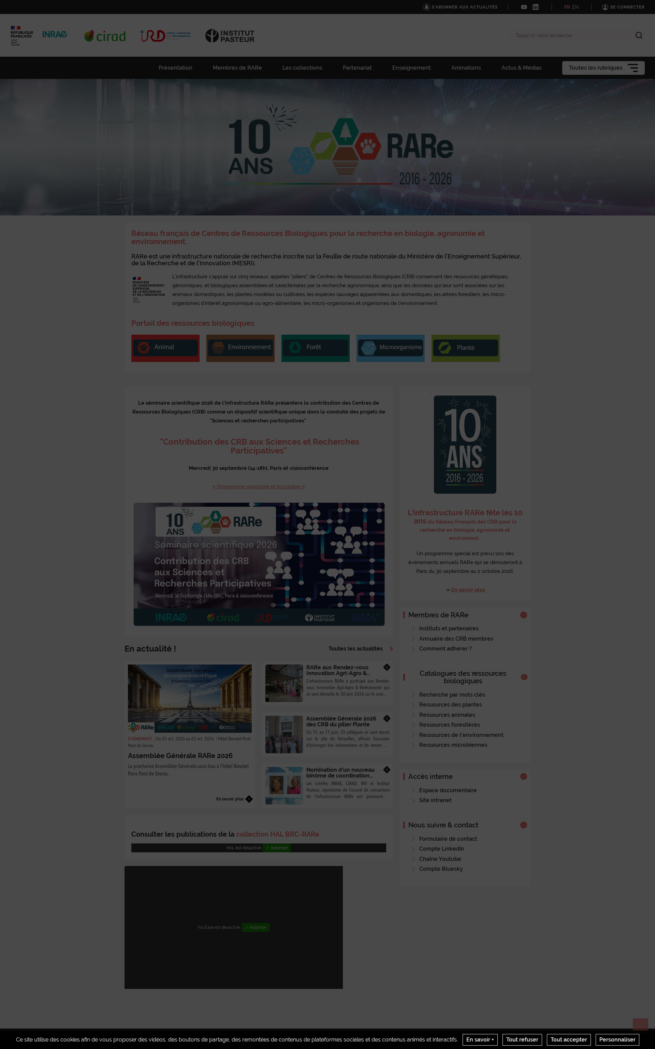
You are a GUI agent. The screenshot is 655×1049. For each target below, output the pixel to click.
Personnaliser (617, 1039)
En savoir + (480, 1039)
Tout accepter (569, 1039)
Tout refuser (522, 1039)
